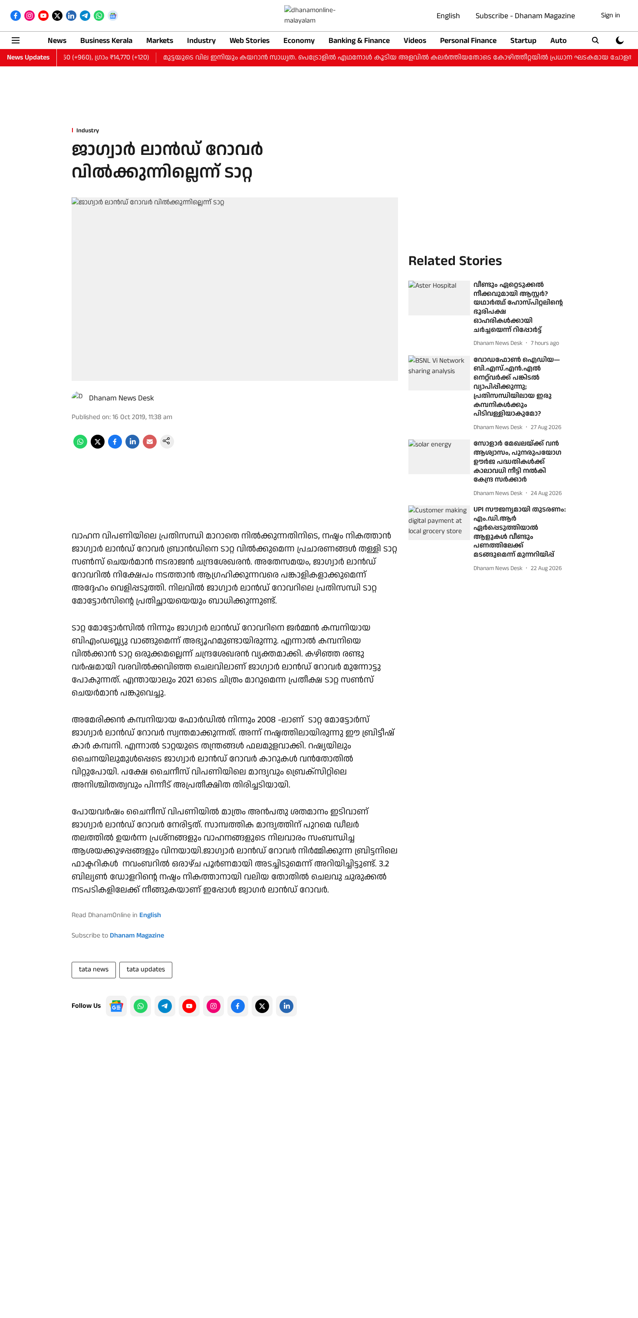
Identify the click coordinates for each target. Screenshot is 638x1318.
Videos (415, 40)
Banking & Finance (359, 40)
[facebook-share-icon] (115, 447)
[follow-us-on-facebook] (237, 1006)
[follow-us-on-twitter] (262, 1006)
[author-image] (79, 398)
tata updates (146, 969)
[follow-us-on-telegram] (165, 1006)
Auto (558, 40)
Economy (299, 40)
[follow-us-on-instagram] (213, 1006)
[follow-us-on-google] (116, 1006)
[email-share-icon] (150, 447)
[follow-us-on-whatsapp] (140, 1006)
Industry (201, 40)
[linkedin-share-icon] (132, 447)
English (448, 15)
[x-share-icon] (98, 447)
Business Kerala (106, 40)
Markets (159, 40)
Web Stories (250, 40)
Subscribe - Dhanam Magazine (525, 15)
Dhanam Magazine (137, 936)
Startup (523, 40)
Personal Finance (468, 40)
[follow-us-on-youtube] (189, 1006)
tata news (94, 969)
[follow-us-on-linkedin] (286, 1006)
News (57, 40)
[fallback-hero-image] (439, 298)
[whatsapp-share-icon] (80, 447)
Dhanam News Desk (121, 398)
